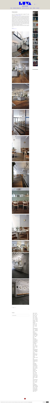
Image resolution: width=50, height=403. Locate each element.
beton (33, 316)
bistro (33, 329)
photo (33, 344)
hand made (34, 321)
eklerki (33, 386)
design (33, 313)
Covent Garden (34, 343)
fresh (33, 330)
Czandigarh (36, 351)
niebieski (36, 377)
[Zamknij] (49, 402)
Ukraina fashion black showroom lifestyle (35, 349)
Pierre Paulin (34, 371)
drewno (36, 313)
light (36, 370)
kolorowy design (35, 364)
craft (33, 351)
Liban (36, 357)
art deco (34, 315)
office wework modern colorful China (35, 379)
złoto (35, 314)
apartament (36, 330)
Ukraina (36, 316)
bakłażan (34, 370)
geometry (34, 320)
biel (33, 378)
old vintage (36, 329)
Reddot (34, 377)
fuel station (34, 357)
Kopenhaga (36, 386)
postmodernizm (34, 384)
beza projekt (34, 342)
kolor (33, 314)
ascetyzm (34, 323)
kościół (36, 335)
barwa (33, 337)
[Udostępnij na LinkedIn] (13, 307)
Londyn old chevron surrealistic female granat (35, 365)
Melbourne (34, 322)
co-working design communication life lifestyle (35, 350)
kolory (37, 321)
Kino (33, 327)
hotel (36, 315)
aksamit (34, 356)
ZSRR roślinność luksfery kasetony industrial (35, 385)
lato (36, 323)
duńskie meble (34, 363)
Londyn (37, 320)
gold (33, 358)
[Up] (25, 398)
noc (36, 342)
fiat (35, 391)
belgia (36, 372)
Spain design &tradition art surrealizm (35, 328)
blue (35, 344)
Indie (33, 336)
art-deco (34, 335)
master (34, 372)
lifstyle (35, 336)
